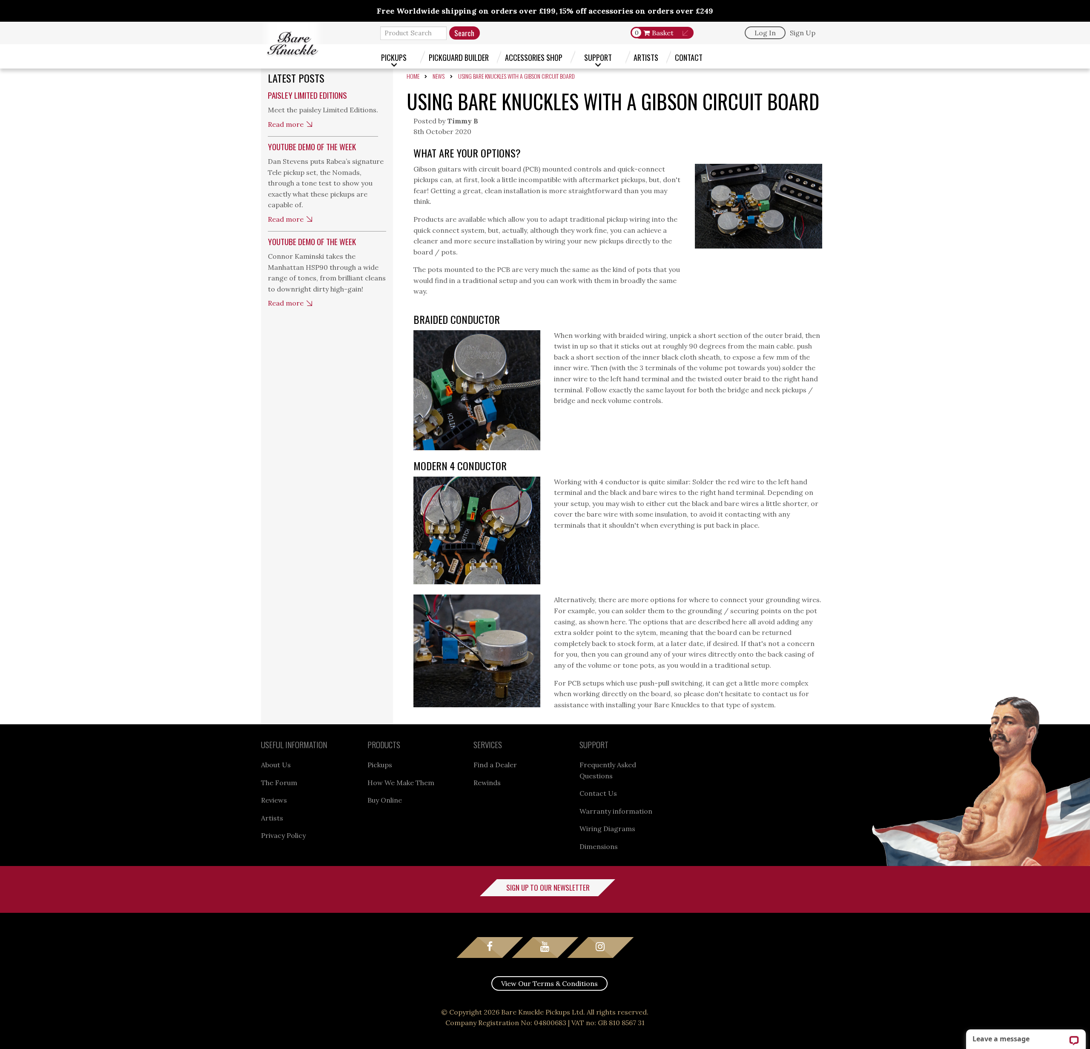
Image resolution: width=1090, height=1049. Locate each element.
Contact (689, 57)
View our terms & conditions (549, 983)
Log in (765, 33)
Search (464, 33)
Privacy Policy (283, 835)
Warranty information (615, 811)
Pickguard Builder (459, 57)
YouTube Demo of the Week (312, 146)
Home (413, 75)
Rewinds (487, 782)
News (439, 75)
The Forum (279, 782)
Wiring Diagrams (607, 828)
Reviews (274, 800)
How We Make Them (400, 782)
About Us (276, 764)
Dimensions (598, 846)
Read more (286, 124)
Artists (646, 57)
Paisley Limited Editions (307, 95)
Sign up (802, 33)
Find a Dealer (495, 764)
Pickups (394, 57)
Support (598, 57)
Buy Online (384, 800)
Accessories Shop (533, 57)
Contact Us (598, 793)
